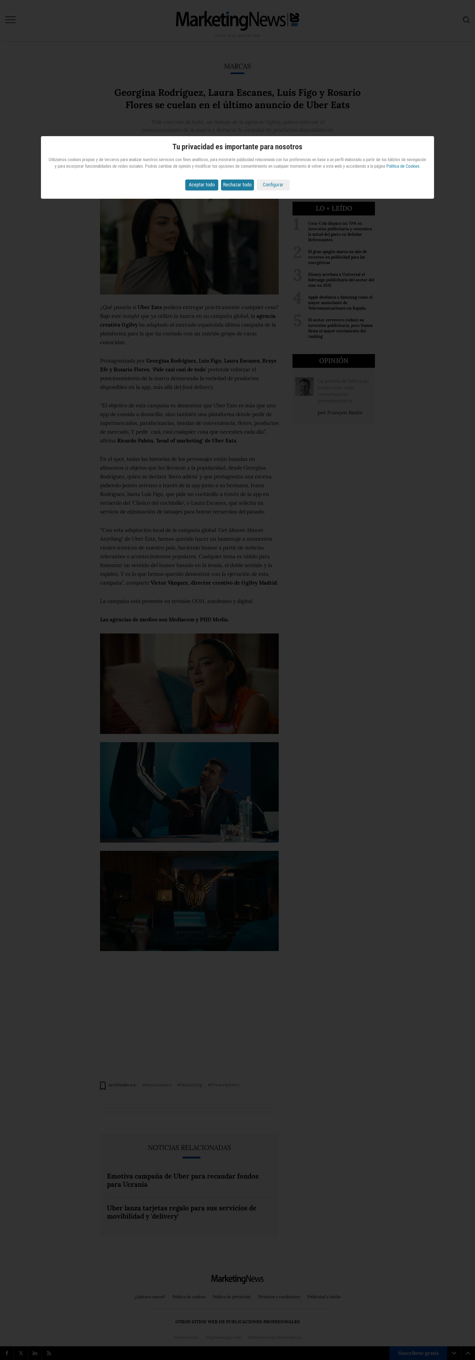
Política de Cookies (402, 166)
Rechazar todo (237, 184)
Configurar (273, 184)
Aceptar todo (202, 184)
